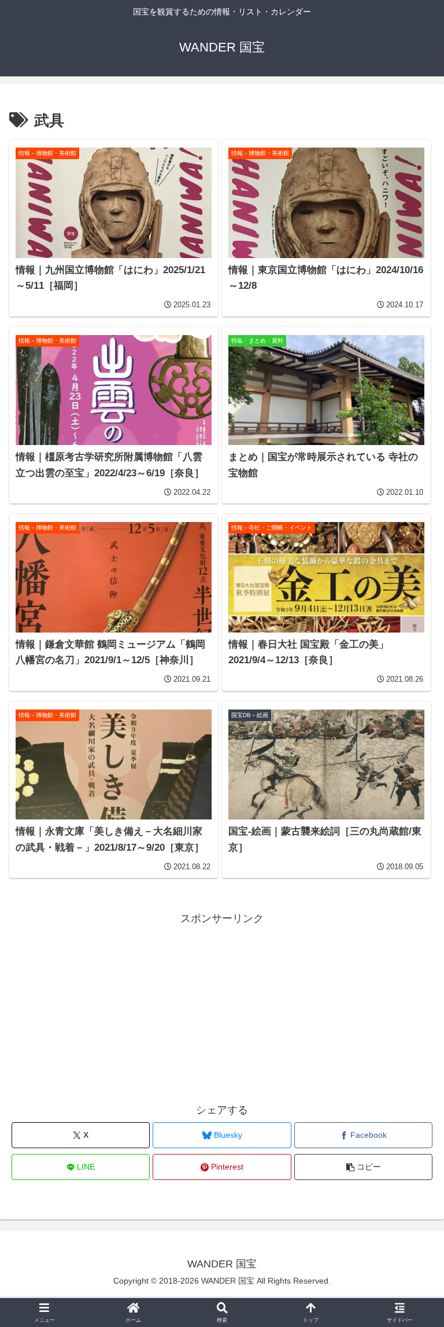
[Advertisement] (222, 1009)
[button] (363, 1167)
